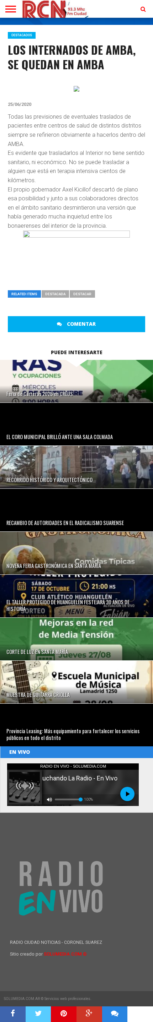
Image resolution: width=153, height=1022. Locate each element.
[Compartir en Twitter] (38, 1014)
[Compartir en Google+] (89, 1014)
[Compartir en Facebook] (13, 1014)
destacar (82, 294)
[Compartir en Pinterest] (63, 1014)
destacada (55, 294)
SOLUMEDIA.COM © (65, 954)
